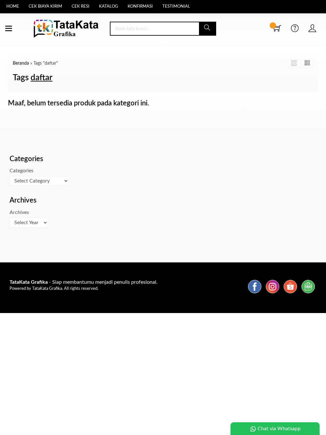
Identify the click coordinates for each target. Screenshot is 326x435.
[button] (207, 28)
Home (12, 6)
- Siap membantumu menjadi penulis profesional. (84, 282)
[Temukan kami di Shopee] (290, 293)
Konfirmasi (140, 6)
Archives (19, 212)
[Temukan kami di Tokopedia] (308, 293)
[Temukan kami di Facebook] (254, 293)
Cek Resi (80, 6)
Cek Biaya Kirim (45, 6)
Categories (21, 170)
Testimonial (176, 6)
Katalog (108, 6)
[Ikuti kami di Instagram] (272, 293)
